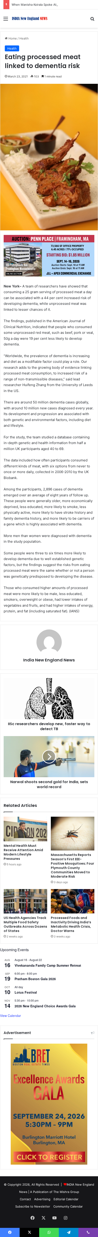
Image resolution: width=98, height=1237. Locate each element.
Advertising (42, 1199)
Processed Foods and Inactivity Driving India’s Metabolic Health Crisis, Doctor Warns (71, 924)
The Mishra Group (66, 1192)
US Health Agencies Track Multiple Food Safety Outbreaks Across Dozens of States (25, 924)
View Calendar (10, 1015)
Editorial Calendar (66, 1199)
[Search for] (92, 20)
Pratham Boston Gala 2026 (35, 978)
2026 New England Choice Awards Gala (45, 1006)
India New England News (49, 660)
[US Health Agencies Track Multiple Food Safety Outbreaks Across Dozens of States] (25, 901)
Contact (25, 1199)
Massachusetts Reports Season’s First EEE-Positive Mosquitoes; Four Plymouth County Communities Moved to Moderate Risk (72, 866)
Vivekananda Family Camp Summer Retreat (48, 965)
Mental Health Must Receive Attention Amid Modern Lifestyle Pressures (23, 852)
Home (12, 38)
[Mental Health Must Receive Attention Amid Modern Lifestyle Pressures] (25, 829)
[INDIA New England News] (29, 19)
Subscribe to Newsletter (32, 1206)
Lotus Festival (26, 992)
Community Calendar (68, 1206)
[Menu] (5, 20)
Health (24, 38)
